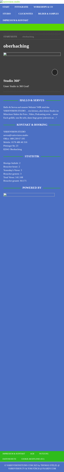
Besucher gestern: (11, 174)
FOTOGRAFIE (21, 7)
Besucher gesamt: (11, 180)
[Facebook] (35, 27)
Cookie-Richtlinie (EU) (32, 459)
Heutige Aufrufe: (11, 163)
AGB (32, 454)
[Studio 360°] (32, 64)
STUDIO (7, 14)
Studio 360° (11, 81)
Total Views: (9, 177)
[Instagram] (29, 27)
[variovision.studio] (10, 2)
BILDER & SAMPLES (48, 14)
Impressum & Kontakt (15, 20)
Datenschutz (9, 459)
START (6, 7)
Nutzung (43, 454)
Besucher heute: (11, 166)
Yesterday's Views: (12, 170)
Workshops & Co (43, 7)
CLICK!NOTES (25, 14)
